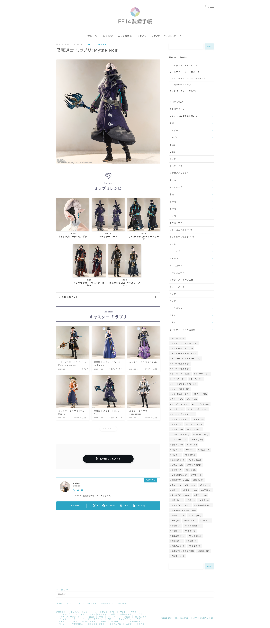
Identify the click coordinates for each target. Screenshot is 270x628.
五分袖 (173, 202)
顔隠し (204, 551)
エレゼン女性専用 (181, 364)
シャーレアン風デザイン (184, 384)
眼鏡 (172, 123)
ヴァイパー (179, 440)
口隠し (173, 152)
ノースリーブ (176, 187)
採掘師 (205, 485)
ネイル (173, 180)
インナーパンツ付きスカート (184, 280)
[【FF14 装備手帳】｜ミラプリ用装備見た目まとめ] (135, 14)
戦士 (190, 485)
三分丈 (173, 294)
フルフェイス (176, 166)
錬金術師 (177, 541)
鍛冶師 (192, 541)
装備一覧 (92, 36)
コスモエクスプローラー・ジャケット (188, 78)
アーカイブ (62, 590)
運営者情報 (61, 612)
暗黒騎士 (190, 490)
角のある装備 (193, 526)
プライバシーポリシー (80, 612)
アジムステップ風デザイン (182, 237)
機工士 (201, 495)
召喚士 (177, 465)
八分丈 (173, 322)
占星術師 (178, 460)
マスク (173, 159)
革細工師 (195, 546)
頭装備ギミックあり (179, 173)
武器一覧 (177, 500)
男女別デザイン (177, 109)
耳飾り (206, 521)
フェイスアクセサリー (183, 414)
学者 (197, 475)
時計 (175, 490)
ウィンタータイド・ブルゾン (183, 91)
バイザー (174, 131)
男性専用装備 (203, 506)
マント (173, 244)
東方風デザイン (177, 223)
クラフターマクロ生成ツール (166, 36)
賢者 (190, 531)
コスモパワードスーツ (180, 85)
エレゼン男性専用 (181, 369)
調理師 (176, 531)
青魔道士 (178, 546)
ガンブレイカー (181, 374)
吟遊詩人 (194, 465)
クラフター (178, 379)
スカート (174, 258)
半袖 (172, 194)
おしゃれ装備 (125, 36)
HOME (59, 604)
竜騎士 (190, 521)
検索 (209, 46)
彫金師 (198, 480)
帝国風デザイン (180, 480)
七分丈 (173, 315)
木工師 (206, 490)
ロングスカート (177, 273)
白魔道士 (178, 516)
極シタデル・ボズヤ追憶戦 (182, 330)
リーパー (194, 430)
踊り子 (195, 536)
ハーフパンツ (176, 308)
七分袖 (173, 209)
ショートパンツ (177, 287)
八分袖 (173, 216)
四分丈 (173, 301)
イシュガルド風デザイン (181, 230)
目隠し (173, 145)
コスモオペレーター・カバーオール (187, 72)
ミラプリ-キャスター (99, 44)
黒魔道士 (178, 556)
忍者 (176, 485)
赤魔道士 (178, 536)
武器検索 (108, 36)
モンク (177, 430)
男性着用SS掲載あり (184, 511)
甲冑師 (204, 500)
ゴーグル (174, 138)
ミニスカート (176, 266)
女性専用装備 (179, 475)
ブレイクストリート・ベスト (183, 66)
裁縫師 (176, 526)
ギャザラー (202, 374)
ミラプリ (142, 36)
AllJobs (178, 338)
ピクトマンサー (198, 409)
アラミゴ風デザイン (182, 349)
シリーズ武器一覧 (181, 394)
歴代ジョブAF (176, 102)
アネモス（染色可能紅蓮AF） (184, 116)
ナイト (177, 399)
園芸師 (191, 470)
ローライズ (175, 251)
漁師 (191, 500)
